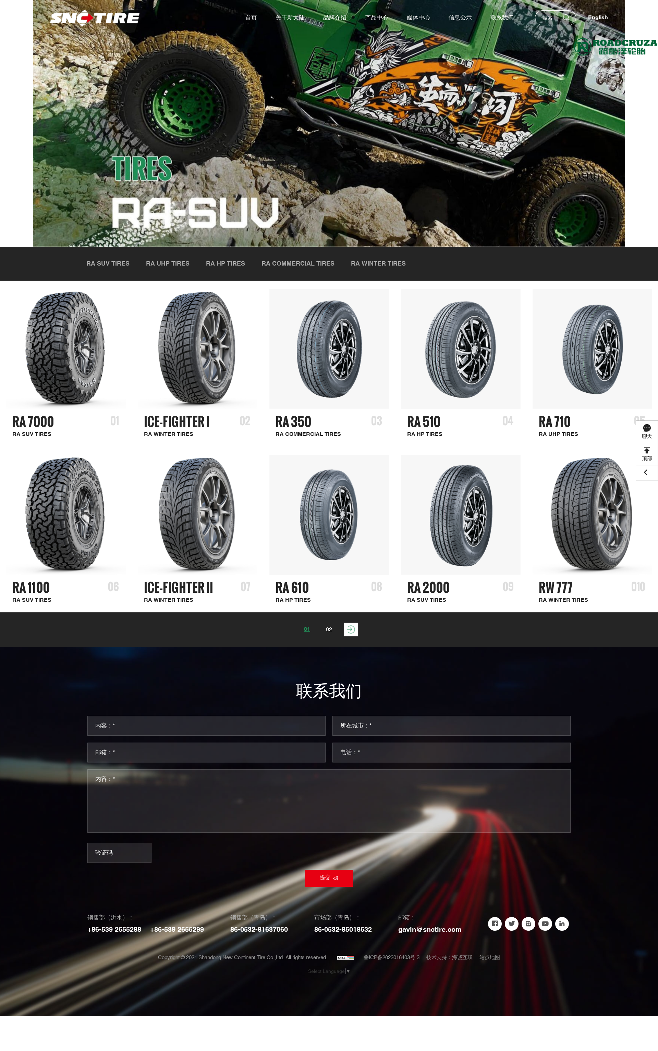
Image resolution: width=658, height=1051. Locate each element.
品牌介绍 (334, 18)
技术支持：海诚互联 (449, 957)
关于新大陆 (290, 18)
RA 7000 (33, 421)
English (598, 17)
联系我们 (502, 18)
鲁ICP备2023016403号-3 (391, 957)
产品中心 (376, 18)
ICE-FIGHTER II (178, 587)
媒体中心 (418, 18)
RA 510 (423, 421)
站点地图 (489, 957)
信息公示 (460, 18)
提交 (325, 877)
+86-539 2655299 (177, 929)
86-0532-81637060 (259, 929)
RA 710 (555, 421)
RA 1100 (31, 587)
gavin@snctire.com (430, 929)
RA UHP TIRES (168, 264)
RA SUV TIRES (108, 264)
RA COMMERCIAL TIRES (297, 264)
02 (329, 629)
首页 (251, 18)
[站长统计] (345, 958)
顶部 (647, 458)
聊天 (647, 436)
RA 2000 (428, 587)
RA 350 (293, 421)
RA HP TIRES (225, 264)
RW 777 (556, 587)
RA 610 (292, 587)
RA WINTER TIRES (378, 264)
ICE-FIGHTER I (177, 421)
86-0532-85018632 (343, 929)
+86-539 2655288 (114, 929)
